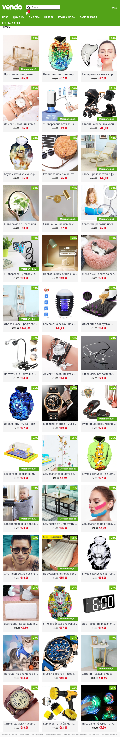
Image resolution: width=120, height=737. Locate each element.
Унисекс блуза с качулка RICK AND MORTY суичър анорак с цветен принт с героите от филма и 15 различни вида (60, 623)
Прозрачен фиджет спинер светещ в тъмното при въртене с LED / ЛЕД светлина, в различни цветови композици (99, 723)
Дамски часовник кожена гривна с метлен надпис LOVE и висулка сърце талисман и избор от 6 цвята (60, 374)
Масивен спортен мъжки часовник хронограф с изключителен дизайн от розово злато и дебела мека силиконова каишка (60, 423)
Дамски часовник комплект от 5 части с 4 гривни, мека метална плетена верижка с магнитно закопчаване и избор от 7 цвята (21, 124)
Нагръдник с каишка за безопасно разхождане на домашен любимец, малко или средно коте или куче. (21, 673)
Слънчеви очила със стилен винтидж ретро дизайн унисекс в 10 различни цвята (21, 573)
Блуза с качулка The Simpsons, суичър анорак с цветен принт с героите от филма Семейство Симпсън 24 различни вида (99, 473)
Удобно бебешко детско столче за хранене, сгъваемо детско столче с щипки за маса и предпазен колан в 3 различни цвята (21, 524)
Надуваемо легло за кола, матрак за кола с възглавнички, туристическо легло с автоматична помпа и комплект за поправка (60, 573)
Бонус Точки (24, 734)
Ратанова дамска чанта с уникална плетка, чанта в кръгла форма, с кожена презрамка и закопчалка (60, 174)
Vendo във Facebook (53, 734)
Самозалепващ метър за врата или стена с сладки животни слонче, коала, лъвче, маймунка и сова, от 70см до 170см (60, 473)
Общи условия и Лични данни (75, 734)
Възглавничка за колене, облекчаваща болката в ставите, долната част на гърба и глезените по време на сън (21, 623)
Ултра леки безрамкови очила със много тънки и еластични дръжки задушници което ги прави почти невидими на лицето (99, 374)
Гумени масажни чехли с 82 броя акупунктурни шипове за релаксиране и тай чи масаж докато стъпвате (99, 423)
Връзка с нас (94, 734)
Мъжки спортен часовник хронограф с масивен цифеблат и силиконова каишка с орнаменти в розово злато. (60, 673)
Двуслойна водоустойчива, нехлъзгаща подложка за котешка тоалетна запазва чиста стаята (99, 324)
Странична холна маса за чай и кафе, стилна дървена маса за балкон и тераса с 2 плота (99, 673)
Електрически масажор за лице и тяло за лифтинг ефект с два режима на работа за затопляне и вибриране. (99, 74)
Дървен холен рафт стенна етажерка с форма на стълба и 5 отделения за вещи (21, 324)
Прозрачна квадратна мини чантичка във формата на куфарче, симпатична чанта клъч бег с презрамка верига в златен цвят (21, 74)
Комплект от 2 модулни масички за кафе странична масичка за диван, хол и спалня (60, 524)
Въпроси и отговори (9, 734)
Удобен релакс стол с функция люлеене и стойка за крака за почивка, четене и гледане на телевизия (99, 174)
